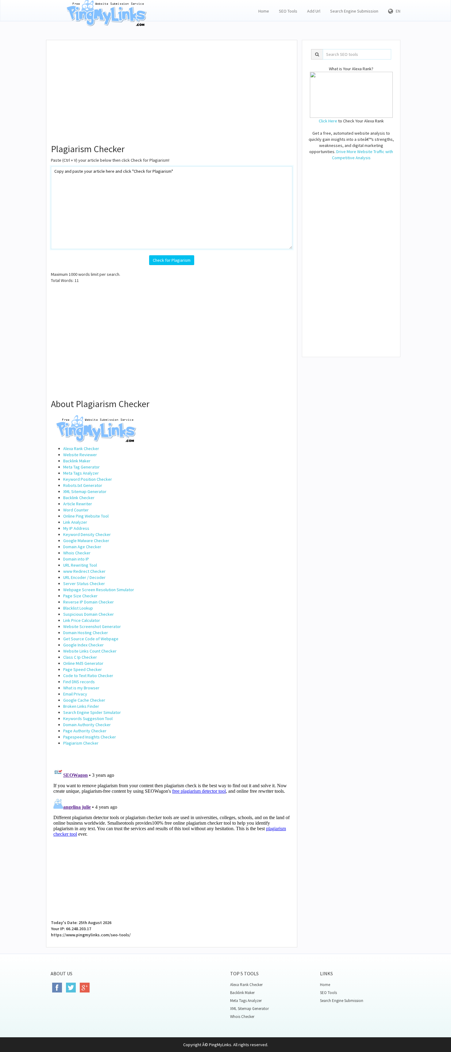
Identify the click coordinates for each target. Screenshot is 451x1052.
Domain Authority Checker (87, 724)
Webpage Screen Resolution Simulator (98, 589)
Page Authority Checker (84, 731)
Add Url (313, 11)
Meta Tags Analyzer (81, 473)
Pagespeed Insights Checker (89, 737)
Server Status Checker (84, 583)
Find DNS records (79, 681)
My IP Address (76, 528)
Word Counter (76, 510)
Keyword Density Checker (87, 534)
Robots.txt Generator (82, 485)
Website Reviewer (80, 454)
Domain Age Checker (82, 546)
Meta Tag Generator (81, 467)
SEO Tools (288, 11)
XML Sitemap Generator (84, 491)
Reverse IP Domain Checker (88, 602)
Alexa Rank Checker (81, 448)
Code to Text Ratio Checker (88, 675)
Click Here (328, 121)
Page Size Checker (80, 596)
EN (396, 11)
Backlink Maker (77, 461)
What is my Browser (81, 688)
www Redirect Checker (84, 571)
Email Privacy (75, 694)
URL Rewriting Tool (80, 565)
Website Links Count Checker (90, 651)
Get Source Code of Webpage (90, 639)
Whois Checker (77, 553)
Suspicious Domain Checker (88, 614)
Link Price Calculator (81, 620)
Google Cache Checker (84, 700)
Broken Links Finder (81, 706)
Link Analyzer (75, 522)
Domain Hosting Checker (85, 632)
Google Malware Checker (86, 540)
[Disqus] (171, 841)
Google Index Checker (83, 645)
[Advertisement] (171, 89)
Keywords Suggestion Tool (88, 718)
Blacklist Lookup (78, 608)
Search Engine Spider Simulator (92, 712)
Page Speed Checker (82, 669)
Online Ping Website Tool (86, 516)
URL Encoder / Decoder (84, 577)
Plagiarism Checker (80, 743)
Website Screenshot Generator (92, 626)
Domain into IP (76, 559)
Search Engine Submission (354, 11)
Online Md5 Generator (83, 663)
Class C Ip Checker (80, 657)
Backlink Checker (78, 497)
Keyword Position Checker (87, 479)
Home (263, 11)
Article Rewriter (77, 504)
